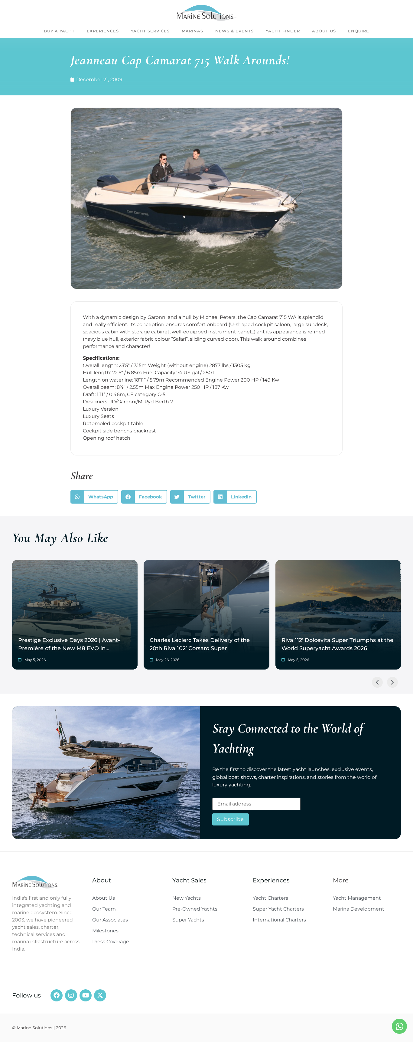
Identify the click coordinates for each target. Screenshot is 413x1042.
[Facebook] (56, 995)
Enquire (358, 30)
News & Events (234, 30)
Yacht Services (150, 30)
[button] (94, 497)
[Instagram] (71, 995)
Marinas (192, 30)
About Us (324, 30)
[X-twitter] (100, 995)
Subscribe (230, 819)
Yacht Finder (283, 30)
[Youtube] (86, 995)
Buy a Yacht (59, 30)
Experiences (103, 30)
